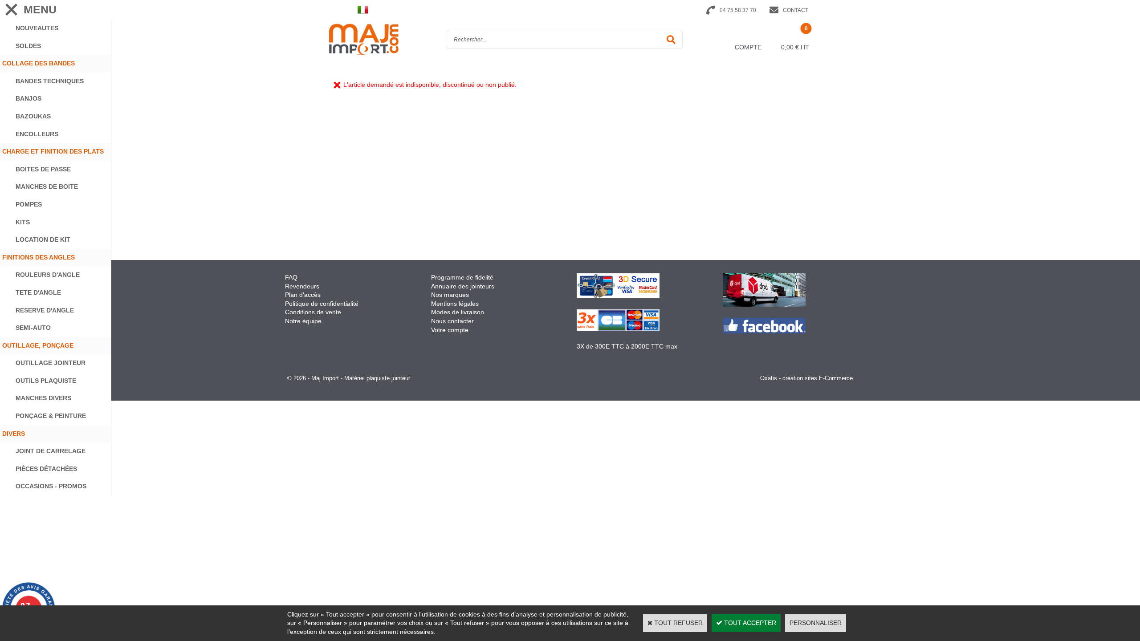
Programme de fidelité (462, 277)
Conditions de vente (313, 312)
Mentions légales (455, 303)
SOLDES (28, 45)
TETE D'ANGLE (38, 292)
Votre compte (449, 329)
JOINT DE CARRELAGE (51, 450)
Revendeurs (302, 286)
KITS (23, 222)
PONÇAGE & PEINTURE (51, 415)
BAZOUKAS (33, 116)
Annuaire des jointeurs (463, 286)
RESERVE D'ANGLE (45, 310)
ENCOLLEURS (37, 134)
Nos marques (450, 294)
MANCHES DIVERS (43, 398)
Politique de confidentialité (321, 303)
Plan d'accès (303, 294)
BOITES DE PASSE (43, 169)
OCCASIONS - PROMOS (51, 486)
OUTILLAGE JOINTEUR (51, 362)
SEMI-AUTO (33, 327)
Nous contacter (452, 321)
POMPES (29, 204)
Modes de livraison (457, 312)
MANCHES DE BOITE (47, 186)
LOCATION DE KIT (43, 239)
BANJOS (28, 98)
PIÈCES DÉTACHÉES (46, 468)
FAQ (291, 277)
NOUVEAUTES (37, 28)
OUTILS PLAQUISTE (46, 380)
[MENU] (11, 10)
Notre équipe (303, 321)
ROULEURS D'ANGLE (48, 274)
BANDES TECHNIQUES (50, 81)
